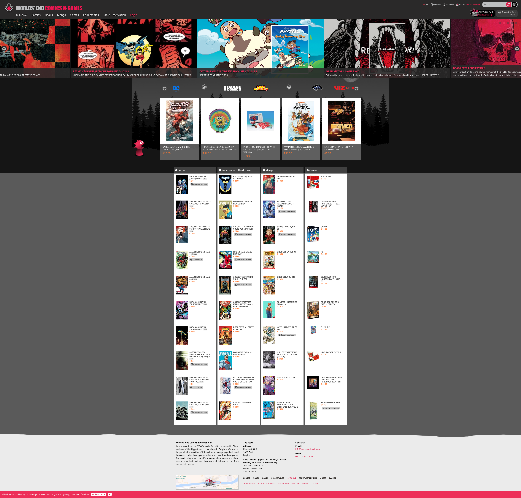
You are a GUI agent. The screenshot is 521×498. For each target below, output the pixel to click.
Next (517, 48)
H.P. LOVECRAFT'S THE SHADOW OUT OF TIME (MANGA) (287, 354)
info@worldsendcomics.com (308, 449)
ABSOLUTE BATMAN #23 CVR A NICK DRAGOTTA (200, 404)
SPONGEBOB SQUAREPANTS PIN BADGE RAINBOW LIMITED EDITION (220, 148)
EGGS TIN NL (326, 176)
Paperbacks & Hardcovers (236, 170)
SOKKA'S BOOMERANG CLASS (214, 75)
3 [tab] (508, 23)
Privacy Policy (283, 483)
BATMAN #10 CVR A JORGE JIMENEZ (198, 328)
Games (74, 14)
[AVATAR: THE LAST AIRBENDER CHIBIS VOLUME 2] (260, 48)
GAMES (265, 478)
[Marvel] (204, 86)
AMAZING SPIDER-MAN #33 (199, 278)
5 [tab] (516, 23)
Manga (61, 14)
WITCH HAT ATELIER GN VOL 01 (287, 328)
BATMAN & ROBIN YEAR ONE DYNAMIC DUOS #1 (101, 71)
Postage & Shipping (269, 483)
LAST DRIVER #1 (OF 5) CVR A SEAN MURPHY (338, 148)
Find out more (98, 494)
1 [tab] (500, 23)
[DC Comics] (176, 87)
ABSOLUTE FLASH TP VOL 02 (242, 403)
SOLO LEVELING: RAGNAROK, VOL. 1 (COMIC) (285, 204)
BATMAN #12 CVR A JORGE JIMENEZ (198, 177)
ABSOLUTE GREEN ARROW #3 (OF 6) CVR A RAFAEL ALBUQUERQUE (199, 355)
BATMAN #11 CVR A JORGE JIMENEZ (198, 303)
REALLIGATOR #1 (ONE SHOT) (343, 71)
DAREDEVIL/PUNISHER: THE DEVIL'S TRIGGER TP (176, 148)
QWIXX (324, 227)
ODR (293, 483)
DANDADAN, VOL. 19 (286, 377)
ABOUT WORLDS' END (308, 478)
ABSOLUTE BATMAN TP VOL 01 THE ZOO (243, 278)
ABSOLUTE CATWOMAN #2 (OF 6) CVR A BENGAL (199, 229)
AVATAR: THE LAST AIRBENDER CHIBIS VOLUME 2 (228, 71)
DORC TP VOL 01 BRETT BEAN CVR (243, 328)
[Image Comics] (232, 87)
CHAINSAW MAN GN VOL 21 (286, 177)
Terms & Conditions (251, 483)
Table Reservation (114, 14)
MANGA (256, 478)
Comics (36, 14)
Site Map (305, 483)
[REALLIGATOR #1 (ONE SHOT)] (387, 48)
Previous (4, 48)
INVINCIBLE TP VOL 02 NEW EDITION (242, 353)
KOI (322, 252)
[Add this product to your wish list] (193, 103)
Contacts (314, 483)
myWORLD (291, 478)
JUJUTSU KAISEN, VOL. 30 (286, 228)
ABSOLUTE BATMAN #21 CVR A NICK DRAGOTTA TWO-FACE (200, 379)
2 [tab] (504, 23)
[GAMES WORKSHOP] (260, 87)
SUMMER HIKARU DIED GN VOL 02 (287, 303)
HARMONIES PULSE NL (331, 402)
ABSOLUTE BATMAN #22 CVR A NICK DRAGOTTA (200, 204)
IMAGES (332, 478)
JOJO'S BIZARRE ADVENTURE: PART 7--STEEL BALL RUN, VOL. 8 (287, 404)
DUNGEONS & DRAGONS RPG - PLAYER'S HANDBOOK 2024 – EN (331, 379)
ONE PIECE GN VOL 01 (286, 252)
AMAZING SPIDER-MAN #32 (199, 253)
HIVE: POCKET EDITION (331, 352)
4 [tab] (512, 23)
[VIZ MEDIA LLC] (345, 87)
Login (133, 14)
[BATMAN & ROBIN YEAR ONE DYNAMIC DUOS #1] (134, 48)
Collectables (91, 14)
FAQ (298, 483)
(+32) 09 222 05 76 (304, 456)
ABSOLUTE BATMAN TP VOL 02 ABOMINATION (243, 228)
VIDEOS (323, 478)
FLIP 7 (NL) (325, 327)
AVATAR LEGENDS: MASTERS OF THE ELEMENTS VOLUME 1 (299, 148)
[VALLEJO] (289, 86)
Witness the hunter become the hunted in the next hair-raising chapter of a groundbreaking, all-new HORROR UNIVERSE (382, 75)
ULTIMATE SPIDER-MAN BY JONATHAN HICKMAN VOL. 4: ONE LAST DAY (243, 379)
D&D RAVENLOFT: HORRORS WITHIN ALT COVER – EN (330, 204)
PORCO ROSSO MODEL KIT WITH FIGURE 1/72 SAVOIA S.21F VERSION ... (259, 150)
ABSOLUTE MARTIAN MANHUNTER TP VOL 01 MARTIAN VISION (243, 304)
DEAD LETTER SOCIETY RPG (469, 68)
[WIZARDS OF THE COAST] (317, 87)
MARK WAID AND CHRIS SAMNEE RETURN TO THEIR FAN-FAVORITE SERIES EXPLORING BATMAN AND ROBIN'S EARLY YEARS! (132, 75)
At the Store (21, 15)
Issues (181, 170)
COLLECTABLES (277, 478)
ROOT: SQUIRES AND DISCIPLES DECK (330, 303)
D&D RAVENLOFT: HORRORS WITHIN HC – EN (331, 279)
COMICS (246, 478)
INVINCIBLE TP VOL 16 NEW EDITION (242, 203)
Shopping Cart (509, 13)
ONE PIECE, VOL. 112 (286, 277)
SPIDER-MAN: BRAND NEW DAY (242, 253)
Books (49, 14)
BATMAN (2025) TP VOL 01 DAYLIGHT (243, 177)
